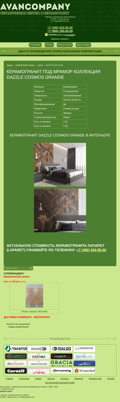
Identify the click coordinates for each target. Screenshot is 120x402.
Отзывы (49, 45)
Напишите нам (95, 379)
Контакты (65, 379)
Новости (51, 379)
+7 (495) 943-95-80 (60, 27)
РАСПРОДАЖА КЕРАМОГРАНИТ (60, 383)
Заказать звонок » (60, 38)
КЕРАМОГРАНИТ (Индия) (25, 65)
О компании (35, 45)
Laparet (40, 65)
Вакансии (79, 379)
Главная (10, 65)
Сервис (38, 379)
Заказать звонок (6, 391)
